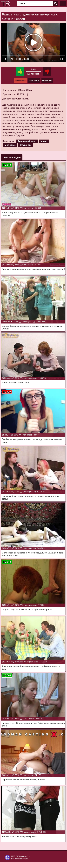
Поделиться (47, 80)
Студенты (25, 145)
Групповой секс (27, 141)
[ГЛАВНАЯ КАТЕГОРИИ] (63, 3)
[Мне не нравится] (47, 71)
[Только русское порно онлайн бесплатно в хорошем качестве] (5, 3)
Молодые (10, 145)
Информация (20, 80)
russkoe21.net (26, 856)
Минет (44, 141)
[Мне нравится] (20, 71)
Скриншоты (34, 80)
